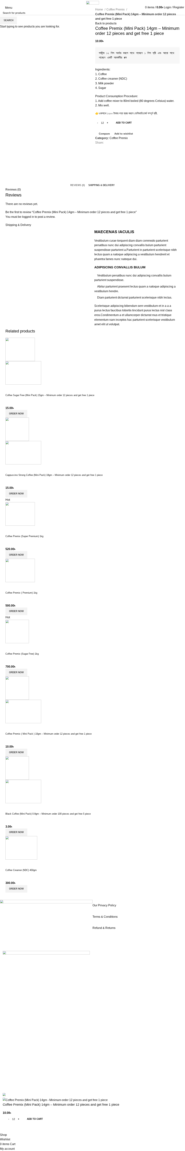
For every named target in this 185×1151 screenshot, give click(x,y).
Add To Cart (124, 122)
